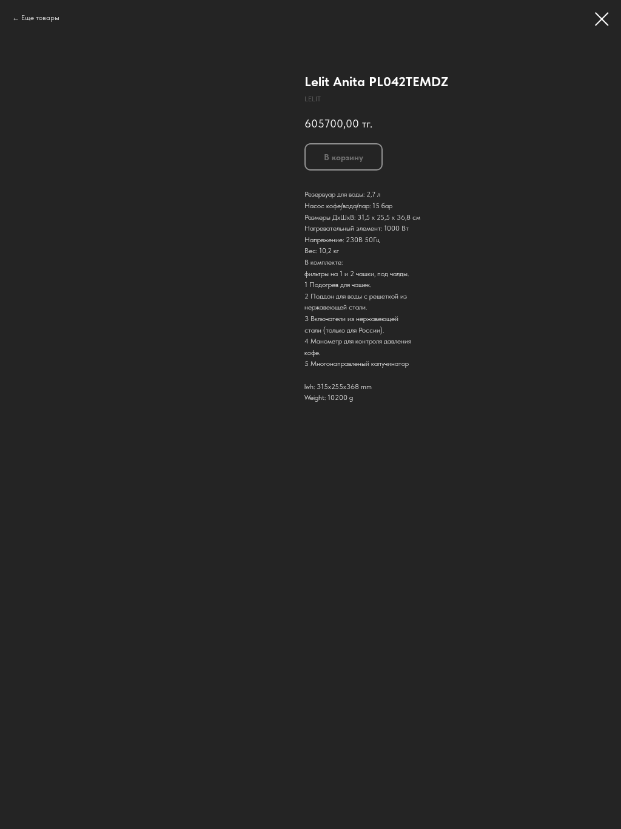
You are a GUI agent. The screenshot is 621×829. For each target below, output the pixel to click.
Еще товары (40, 17)
